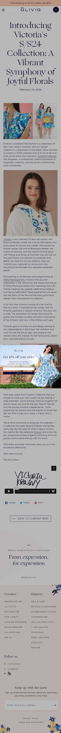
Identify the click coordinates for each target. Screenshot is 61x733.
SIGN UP (18, 373)
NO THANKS (18, 376)
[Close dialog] (59, 346)
